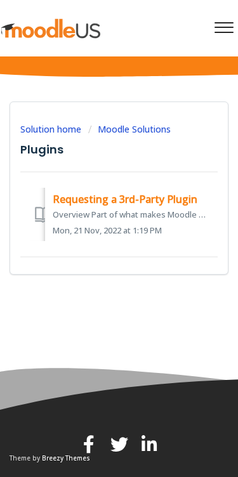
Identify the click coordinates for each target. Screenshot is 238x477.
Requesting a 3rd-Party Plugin (125, 199)
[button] (223, 25)
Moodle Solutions (134, 129)
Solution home (52, 129)
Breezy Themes (66, 458)
